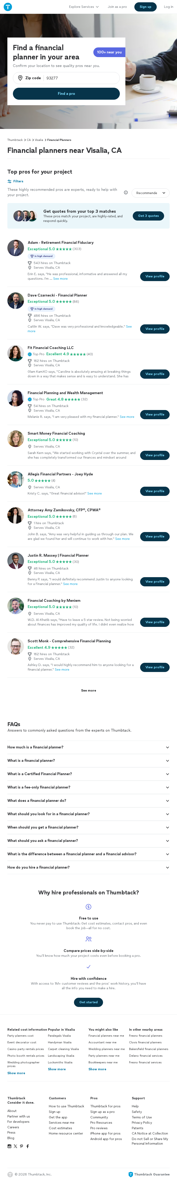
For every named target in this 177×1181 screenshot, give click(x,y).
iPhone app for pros (105, 1133)
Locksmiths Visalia (60, 1062)
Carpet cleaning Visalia (63, 1049)
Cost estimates (60, 1128)
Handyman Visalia (59, 1042)
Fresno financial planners (145, 1035)
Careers (13, 1127)
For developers (18, 1122)
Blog (10, 1138)
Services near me (61, 1123)
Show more (16, 1073)
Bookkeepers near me (103, 1062)
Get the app (58, 1117)
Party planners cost (20, 1035)
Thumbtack (15, 140)
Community (99, 1117)
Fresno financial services (145, 1062)
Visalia (39, 140)
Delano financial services (145, 1055)
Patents (137, 1128)
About (12, 1111)
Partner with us (18, 1116)
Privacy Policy (142, 1123)
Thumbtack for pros (105, 1106)
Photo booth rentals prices (25, 1055)
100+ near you (109, 52)
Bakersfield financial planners (148, 1049)
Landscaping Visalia (61, 1055)
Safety (137, 1112)
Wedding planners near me (106, 1049)
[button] (36, 354)
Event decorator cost (21, 1042)
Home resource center (66, 1133)
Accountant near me (102, 1042)
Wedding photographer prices (23, 1064)
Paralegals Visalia (59, 1035)
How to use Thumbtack (66, 1106)
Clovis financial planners (145, 1042)
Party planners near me (103, 1055)
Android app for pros (106, 1139)
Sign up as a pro (102, 1112)
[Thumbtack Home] (8, 7)
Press (11, 1132)
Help (135, 1106)
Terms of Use (142, 1117)
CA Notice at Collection (150, 1133)
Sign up (54, 1112)
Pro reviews (99, 1128)
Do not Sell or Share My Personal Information (150, 1141)
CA (29, 140)
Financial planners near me (106, 1035)
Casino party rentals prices (25, 1049)
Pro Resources (101, 1123)
